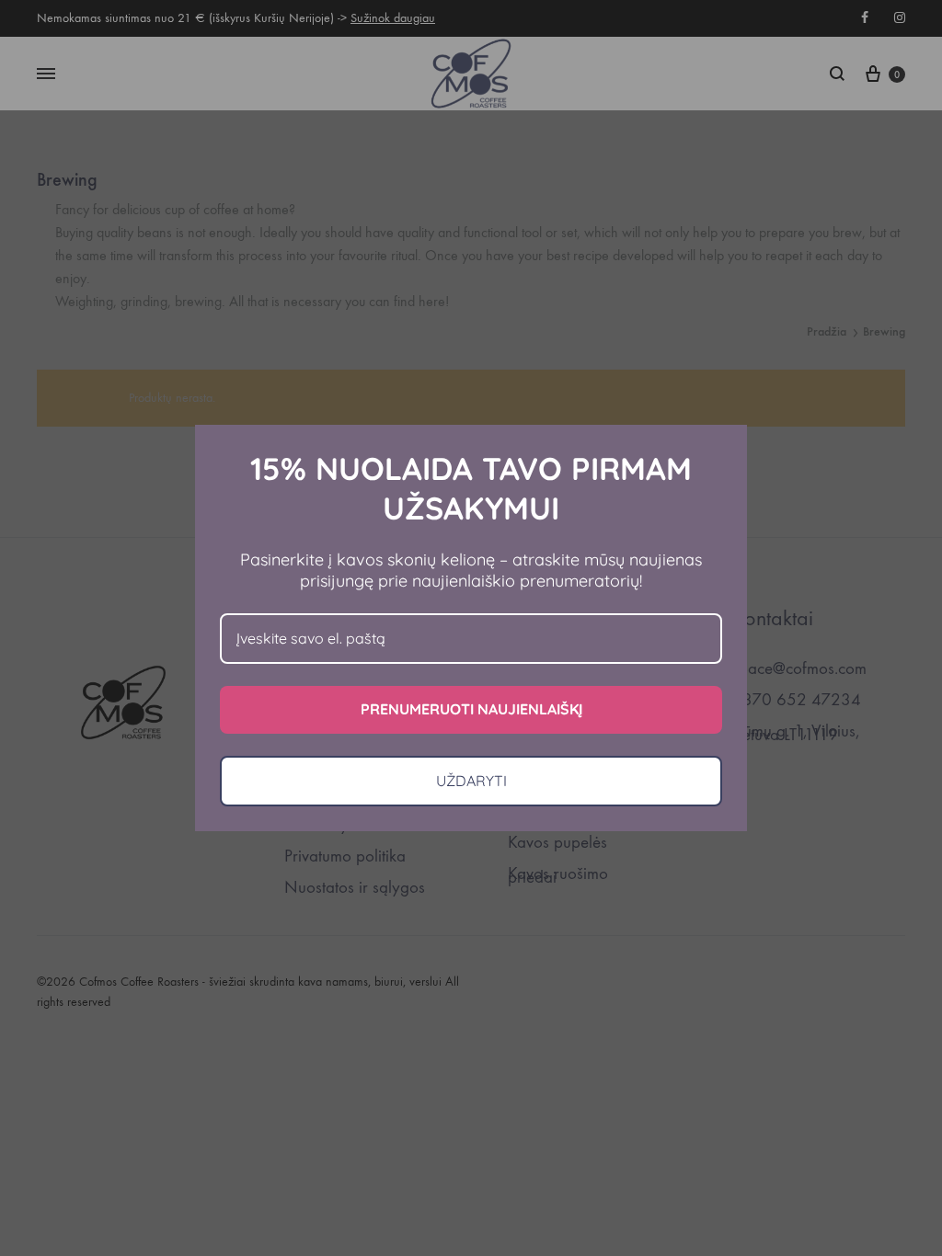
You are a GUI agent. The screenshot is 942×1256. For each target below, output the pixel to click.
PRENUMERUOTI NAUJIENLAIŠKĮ (471, 709)
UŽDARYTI (471, 780)
